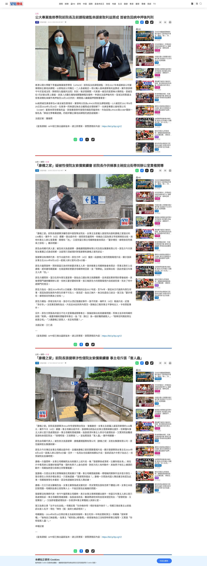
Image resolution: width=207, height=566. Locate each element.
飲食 (156, 137)
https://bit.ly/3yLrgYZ (112, 126)
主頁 (37, 14)
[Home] (16, 4)
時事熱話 (158, 38)
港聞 (42, 162)
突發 (156, 100)
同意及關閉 (164, 561)
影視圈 (157, 50)
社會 (156, 62)
